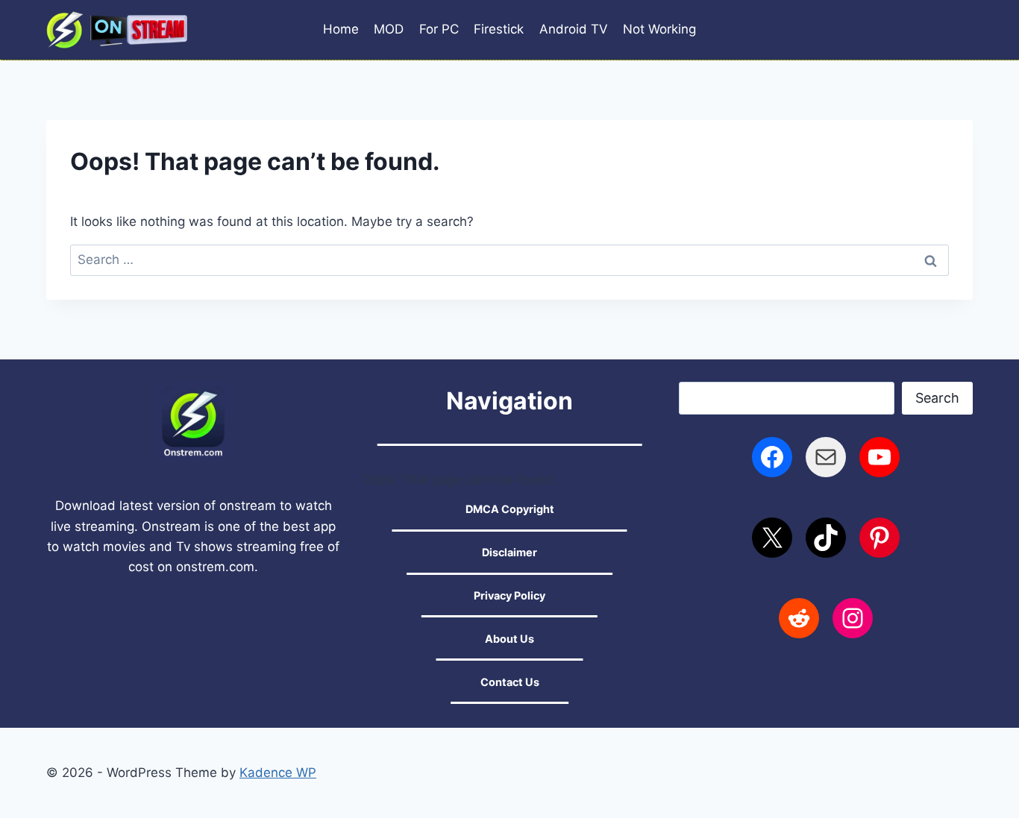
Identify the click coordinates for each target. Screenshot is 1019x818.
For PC (439, 29)
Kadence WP (277, 772)
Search (937, 398)
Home (341, 29)
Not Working (659, 29)
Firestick (499, 29)
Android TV (573, 29)
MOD (389, 29)
